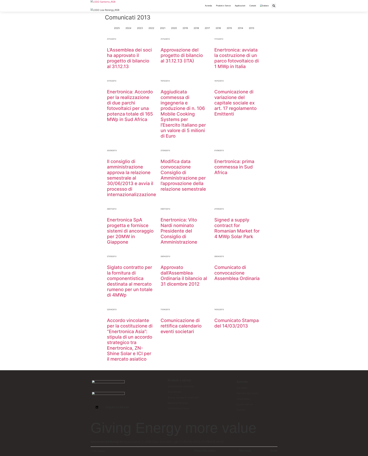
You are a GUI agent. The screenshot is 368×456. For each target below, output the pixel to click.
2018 (196, 28)
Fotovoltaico (174, 391)
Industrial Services (178, 402)
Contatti (252, 6)
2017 (207, 28)
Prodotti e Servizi (223, 6)
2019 (185, 28)
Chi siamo (242, 387)
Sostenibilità (243, 398)
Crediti (273, 451)
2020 (174, 28)
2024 (128, 28)
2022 (151, 28)
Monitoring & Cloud (178, 408)
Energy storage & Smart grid (183, 397)
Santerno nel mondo (248, 393)
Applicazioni (240, 6)
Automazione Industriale (181, 386)
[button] (273, 5)
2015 (229, 28)
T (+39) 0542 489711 (190, 442)
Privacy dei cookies (205, 451)
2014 (240, 28)
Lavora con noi (245, 404)
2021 (162, 28)
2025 (117, 28)
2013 (251, 28)
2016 (218, 28)
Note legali (245, 451)
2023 (140, 28)
